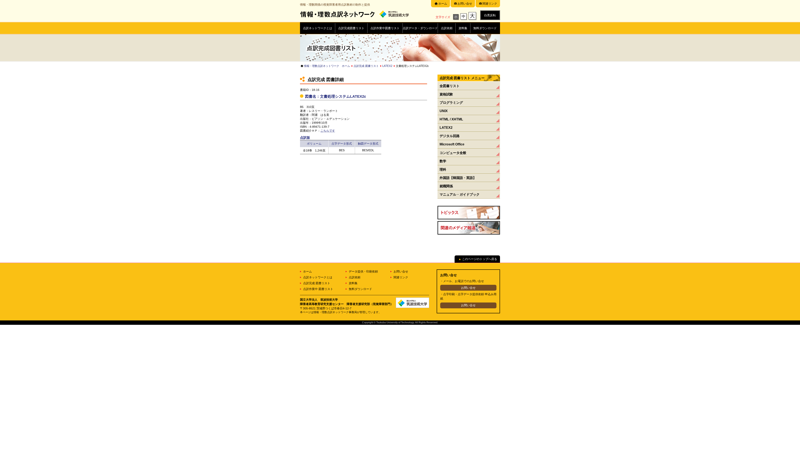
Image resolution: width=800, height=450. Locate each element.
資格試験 (446, 94)
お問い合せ (401, 271)
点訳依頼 (354, 277)
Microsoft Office (452, 144)
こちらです (327, 130)
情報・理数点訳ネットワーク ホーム (327, 66)
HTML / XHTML (451, 119)
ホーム (307, 271)
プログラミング (451, 102)
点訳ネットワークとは (317, 277)
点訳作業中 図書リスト (318, 289)
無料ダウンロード (360, 289)
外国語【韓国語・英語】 (458, 178)
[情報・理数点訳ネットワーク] (337, 14)
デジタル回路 (450, 136)
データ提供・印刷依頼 (363, 271)
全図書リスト (450, 86)
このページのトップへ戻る (479, 259)
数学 (443, 161)
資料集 (353, 283)
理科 (443, 169)
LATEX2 (387, 66)
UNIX (444, 111)
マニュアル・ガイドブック (460, 194)
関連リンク (401, 277)
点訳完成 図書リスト (366, 66)
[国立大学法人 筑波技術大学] (396, 14)
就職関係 (446, 186)
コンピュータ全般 (453, 153)
